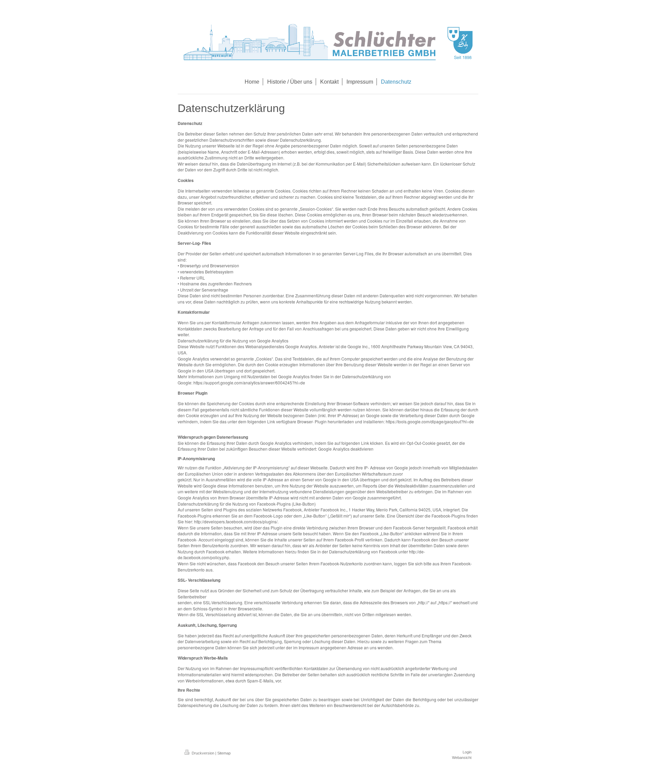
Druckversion (203, 753)
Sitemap (224, 753)
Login (467, 752)
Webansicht (462, 757)
